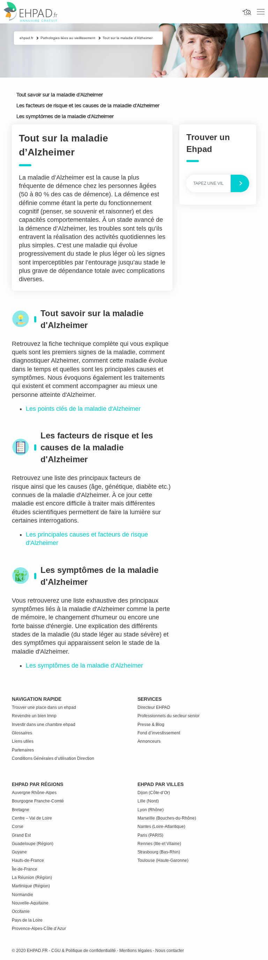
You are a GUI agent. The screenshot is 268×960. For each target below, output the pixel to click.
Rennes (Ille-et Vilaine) (159, 843)
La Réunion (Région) (32, 877)
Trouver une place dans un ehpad (44, 707)
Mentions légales (135, 950)
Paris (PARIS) (150, 835)
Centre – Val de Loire (32, 818)
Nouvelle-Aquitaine (30, 903)
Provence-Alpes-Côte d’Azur (39, 928)
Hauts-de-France (28, 860)
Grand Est (21, 835)
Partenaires (23, 750)
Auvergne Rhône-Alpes (34, 792)
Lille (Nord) (148, 801)
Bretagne (20, 809)
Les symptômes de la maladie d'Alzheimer (65, 116)
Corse (17, 826)
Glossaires (22, 732)
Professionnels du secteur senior (168, 715)
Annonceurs (149, 741)
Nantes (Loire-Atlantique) (161, 826)
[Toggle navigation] (261, 12)
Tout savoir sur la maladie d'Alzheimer (59, 94)
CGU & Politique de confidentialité (83, 950)
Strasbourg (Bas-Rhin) (158, 852)
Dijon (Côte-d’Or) (153, 792)
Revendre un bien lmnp (34, 715)
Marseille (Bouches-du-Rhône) (166, 818)
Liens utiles (23, 741)
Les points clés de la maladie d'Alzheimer (83, 408)
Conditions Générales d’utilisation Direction (53, 758)
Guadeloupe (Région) (32, 843)
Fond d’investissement (158, 732)
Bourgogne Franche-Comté (38, 801)
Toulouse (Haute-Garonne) (162, 860)
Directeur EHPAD (153, 707)
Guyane (19, 852)
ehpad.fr (26, 38)
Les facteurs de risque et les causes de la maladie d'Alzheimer (87, 105)
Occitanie (21, 911)
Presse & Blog (150, 724)
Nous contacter (169, 950)
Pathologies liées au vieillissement (67, 38)
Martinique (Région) (31, 885)
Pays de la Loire (27, 920)
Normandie (22, 894)
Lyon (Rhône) (150, 809)
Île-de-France (24, 869)
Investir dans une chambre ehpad (43, 724)
